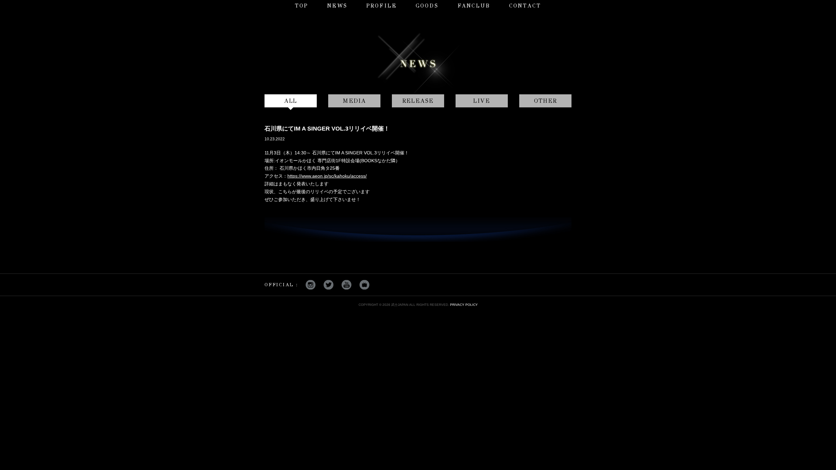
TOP (302, 6)
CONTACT (525, 6)
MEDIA (354, 100)
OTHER (545, 100)
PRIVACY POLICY (464, 304)
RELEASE (418, 100)
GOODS (427, 6)
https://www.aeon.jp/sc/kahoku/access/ (327, 176)
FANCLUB (474, 6)
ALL (290, 100)
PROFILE (381, 6)
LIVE (481, 100)
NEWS (337, 6)
